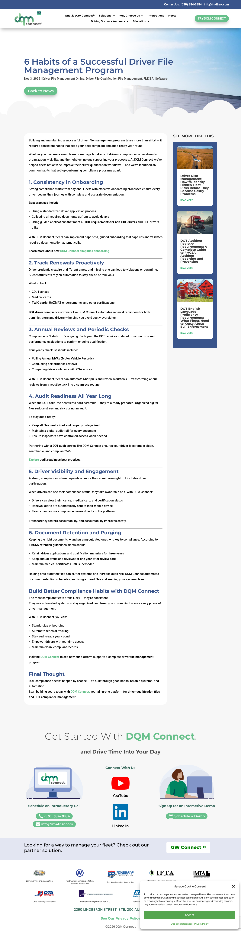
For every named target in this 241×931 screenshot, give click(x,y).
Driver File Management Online (63, 78)
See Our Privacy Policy (120, 918)
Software (161, 78)
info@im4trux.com (216, 4)
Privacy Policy (201, 923)
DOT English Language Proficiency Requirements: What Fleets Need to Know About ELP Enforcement (194, 317)
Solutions (105, 15)
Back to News (41, 91)
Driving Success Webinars (108, 21)
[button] (233, 886)
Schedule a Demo (187, 816)
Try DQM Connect (212, 18)
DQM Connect (50, 657)
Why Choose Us (129, 15)
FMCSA (148, 78)
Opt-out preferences (181, 923)
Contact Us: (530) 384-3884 (183, 4)
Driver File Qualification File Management (114, 78)
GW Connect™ (188, 847)
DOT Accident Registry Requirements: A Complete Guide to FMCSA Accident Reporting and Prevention (193, 251)
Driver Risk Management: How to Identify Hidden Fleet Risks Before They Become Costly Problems (194, 185)
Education (139, 21)
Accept (189, 915)
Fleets (172, 15)
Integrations (156, 15)
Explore (34, 459)
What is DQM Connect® (80, 15)
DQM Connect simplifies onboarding (84, 251)
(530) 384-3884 (54, 816)
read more (186, 200)
